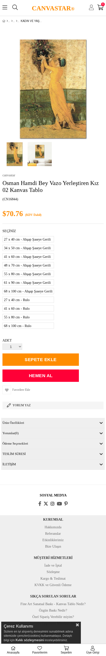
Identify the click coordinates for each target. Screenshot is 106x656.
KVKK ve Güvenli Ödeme (53, 585)
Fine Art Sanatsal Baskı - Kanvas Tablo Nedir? (53, 604)
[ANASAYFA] (7, 21)
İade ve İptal (53, 565)
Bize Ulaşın (53, 546)
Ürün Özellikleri (13, 423)
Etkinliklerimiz (53, 540)
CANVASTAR (53, 8)
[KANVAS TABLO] (12, 21)
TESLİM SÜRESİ (14, 454)
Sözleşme (53, 572)
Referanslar (53, 533)
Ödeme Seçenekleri (15, 443)
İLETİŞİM (9, 464)
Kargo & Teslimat (53, 578)
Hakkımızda (53, 527)
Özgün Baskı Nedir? (53, 610)
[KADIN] (16, 21)
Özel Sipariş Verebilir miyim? (53, 617)
